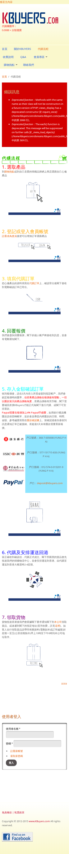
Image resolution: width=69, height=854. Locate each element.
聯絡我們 (28, 65)
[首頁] (34, 18)
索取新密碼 (16, 756)
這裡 (57, 625)
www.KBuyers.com (39, 821)
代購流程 (43, 49)
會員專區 (39, 57)
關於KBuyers (22, 49)
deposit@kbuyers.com (50, 483)
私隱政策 (19, 812)
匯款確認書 (33, 420)
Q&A (23, 57)
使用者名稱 (13, 728)
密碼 (9, 743)
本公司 (58, 622)
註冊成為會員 (9, 236)
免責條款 (7, 812)
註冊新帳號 (16, 751)
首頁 (4, 49)
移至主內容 (6, 2)
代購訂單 (34, 283)
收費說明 (8, 57)
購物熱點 (9, 65)
